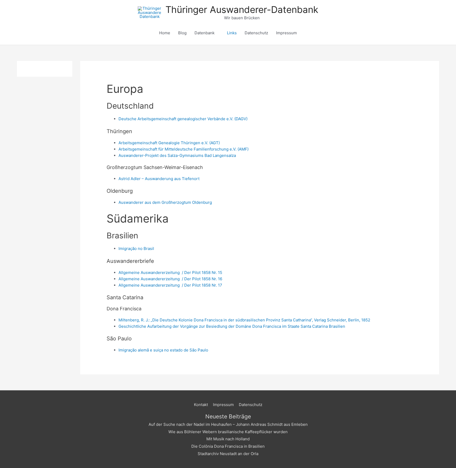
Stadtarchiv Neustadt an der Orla (228, 453)
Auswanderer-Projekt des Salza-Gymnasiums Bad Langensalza (177, 155)
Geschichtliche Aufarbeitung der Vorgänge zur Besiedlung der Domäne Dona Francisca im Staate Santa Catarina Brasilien (231, 326)
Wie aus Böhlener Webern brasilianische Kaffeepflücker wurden (228, 431)
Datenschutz (256, 32)
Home (164, 32)
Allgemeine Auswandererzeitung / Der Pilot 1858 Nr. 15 (170, 272)
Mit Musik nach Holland (228, 438)
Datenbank (204, 32)
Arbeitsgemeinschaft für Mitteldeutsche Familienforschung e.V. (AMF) (183, 149)
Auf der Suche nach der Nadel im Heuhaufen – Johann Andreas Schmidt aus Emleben (228, 424)
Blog (182, 32)
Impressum (286, 32)
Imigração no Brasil (136, 248)
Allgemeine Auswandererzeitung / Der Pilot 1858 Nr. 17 (170, 285)
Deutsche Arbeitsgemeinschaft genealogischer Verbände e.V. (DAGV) (183, 118)
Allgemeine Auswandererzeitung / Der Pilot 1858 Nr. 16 (170, 278)
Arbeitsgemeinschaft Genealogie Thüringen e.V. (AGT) (169, 142)
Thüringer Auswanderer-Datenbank (241, 9)
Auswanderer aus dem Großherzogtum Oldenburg (165, 202)
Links (232, 32)
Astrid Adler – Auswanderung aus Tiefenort (159, 178)
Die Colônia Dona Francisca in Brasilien (228, 446)
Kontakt (201, 404)
